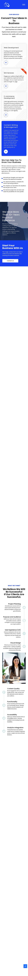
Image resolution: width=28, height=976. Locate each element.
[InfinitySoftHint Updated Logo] (7, 4)
